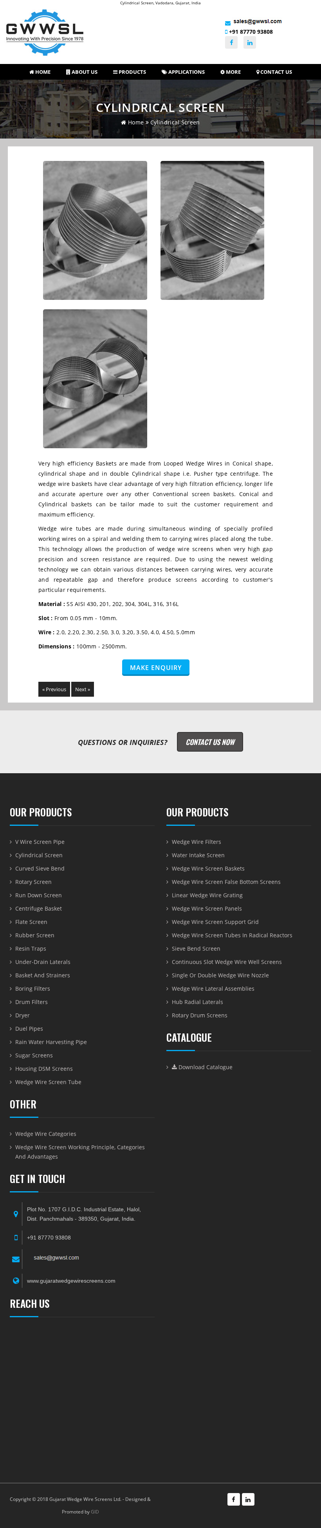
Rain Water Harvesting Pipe (51, 1042)
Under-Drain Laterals (42, 962)
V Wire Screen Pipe (40, 841)
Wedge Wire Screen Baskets (208, 868)
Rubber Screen (34, 935)
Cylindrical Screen (39, 855)
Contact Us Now (210, 742)
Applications (186, 71)
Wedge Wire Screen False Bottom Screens (226, 881)
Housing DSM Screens (44, 1068)
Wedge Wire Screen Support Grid (215, 922)
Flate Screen (31, 922)
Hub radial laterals (197, 1002)
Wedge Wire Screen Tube (48, 1082)
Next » (82, 689)
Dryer (22, 1015)
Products (131, 71)
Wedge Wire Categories (45, 1133)
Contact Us (275, 71)
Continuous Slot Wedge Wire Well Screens (227, 962)
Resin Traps (30, 948)
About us (83, 71)
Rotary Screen (33, 881)
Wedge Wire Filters (196, 841)
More (233, 71)
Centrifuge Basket (38, 908)
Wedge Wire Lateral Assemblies (213, 988)
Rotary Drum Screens (199, 1015)
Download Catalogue (205, 1067)
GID (95, 1511)
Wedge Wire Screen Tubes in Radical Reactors (232, 935)
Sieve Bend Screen (196, 948)
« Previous (54, 689)
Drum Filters (31, 1002)
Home (42, 71)
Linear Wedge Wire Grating (207, 895)
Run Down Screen (38, 895)
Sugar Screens (34, 1055)
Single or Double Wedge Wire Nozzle (220, 975)
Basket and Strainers (42, 975)
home (135, 122)
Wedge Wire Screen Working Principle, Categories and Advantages (80, 1151)
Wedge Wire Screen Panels (207, 908)
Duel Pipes (29, 1028)
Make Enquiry (156, 667)
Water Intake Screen (198, 855)
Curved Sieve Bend (40, 868)
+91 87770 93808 (250, 31)
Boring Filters (32, 988)
